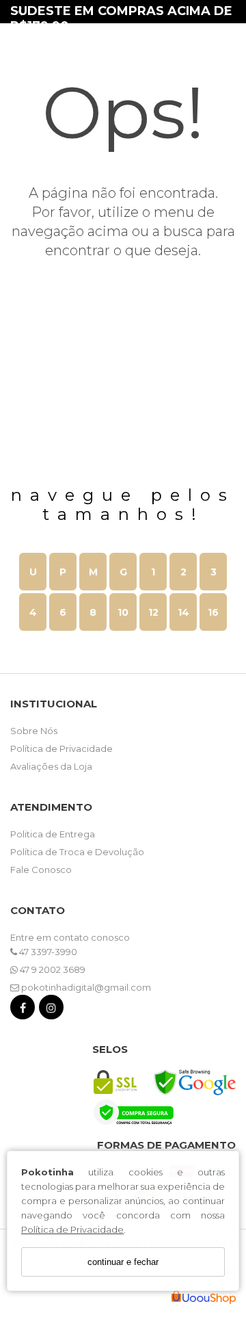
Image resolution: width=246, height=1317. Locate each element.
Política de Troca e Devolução (77, 851)
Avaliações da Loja (51, 766)
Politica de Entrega (52, 834)
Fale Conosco (41, 869)
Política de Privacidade (72, 1229)
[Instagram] (51, 1010)
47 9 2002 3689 (51, 969)
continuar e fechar (123, 1262)
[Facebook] (22, 1010)
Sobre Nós (33, 730)
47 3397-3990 (47, 951)
